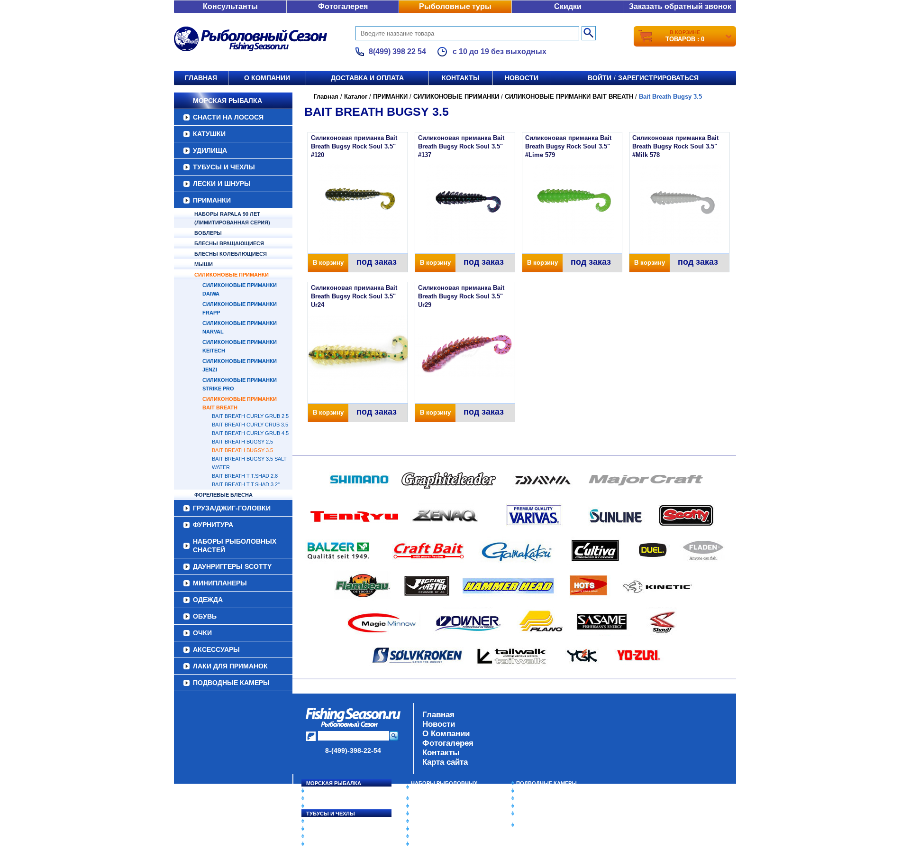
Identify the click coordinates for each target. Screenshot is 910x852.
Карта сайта (445, 762)
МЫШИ (203, 264)
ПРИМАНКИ (212, 200)
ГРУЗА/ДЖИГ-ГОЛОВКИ (232, 508)
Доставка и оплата (367, 78)
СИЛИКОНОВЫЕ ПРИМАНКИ (231, 275)
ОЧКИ (202, 633)
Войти (599, 78)
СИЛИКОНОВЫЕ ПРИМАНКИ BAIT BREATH (569, 96)
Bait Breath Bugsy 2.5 (242, 442)
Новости (521, 78)
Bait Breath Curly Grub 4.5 (250, 433)
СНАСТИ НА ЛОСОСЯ (228, 117)
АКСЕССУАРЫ (216, 649)
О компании (267, 78)
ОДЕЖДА (208, 599)
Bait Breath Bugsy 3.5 (242, 450)
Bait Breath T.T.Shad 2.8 (245, 476)
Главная (201, 78)
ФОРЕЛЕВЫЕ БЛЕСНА (223, 495)
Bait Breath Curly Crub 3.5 (250, 424)
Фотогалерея (343, 6)
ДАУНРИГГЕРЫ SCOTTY (232, 566)
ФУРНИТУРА (213, 524)
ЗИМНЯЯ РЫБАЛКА (541, 798)
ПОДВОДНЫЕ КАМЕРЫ (231, 682)
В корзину (328, 262)
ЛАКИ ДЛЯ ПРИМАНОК (230, 666)
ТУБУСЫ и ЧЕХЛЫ (224, 167)
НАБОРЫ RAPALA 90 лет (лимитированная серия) (232, 218)
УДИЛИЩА (210, 150)
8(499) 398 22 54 (397, 51)
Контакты (461, 78)
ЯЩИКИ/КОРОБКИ (540, 813)
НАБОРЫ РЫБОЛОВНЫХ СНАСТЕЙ (234, 545)
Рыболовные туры (455, 6)
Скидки (568, 6)
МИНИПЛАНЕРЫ (220, 583)
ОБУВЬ (205, 616)
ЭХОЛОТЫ (530, 791)
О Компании (446, 733)
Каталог (355, 96)
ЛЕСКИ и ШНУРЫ (222, 183)
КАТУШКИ (209, 134)
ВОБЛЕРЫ (208, 233)
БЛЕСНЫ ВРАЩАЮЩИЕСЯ (229, 243)
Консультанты (230, 6)
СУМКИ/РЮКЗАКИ (539, 806)
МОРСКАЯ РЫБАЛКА (227, 100)
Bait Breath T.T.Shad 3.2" (246, 484)
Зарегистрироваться (658, 78)
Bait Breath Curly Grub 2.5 (250, 416)
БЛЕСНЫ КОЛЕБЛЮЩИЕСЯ (230, 254)
